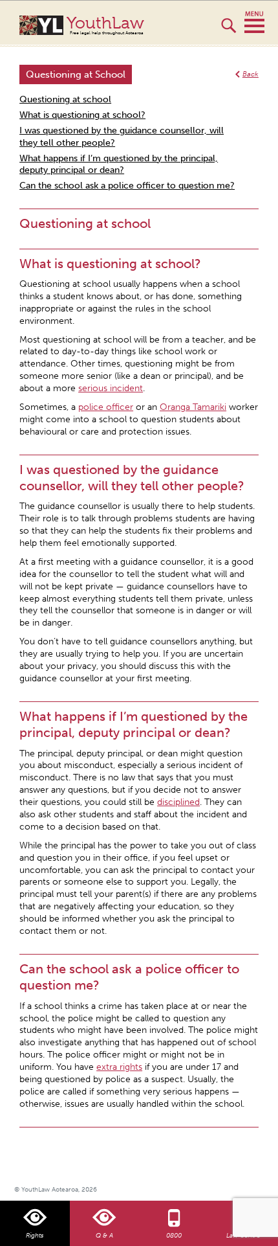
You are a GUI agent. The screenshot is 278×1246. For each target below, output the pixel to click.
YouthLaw (105, 25)
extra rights (119, 1066)
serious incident (110, 388)
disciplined (178, 802)
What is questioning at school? (82, 114)
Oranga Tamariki (193, 407)
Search (229, 31)
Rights (34, 1236)
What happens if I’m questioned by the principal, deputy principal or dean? (118, 164)
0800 (174, 1236)
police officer (105, 407)
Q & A (104, 1236)
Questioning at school (65, 99)
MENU (254, 22)
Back (250, 74)
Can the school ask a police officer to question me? (127, 185)
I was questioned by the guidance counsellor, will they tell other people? (121, 136)
